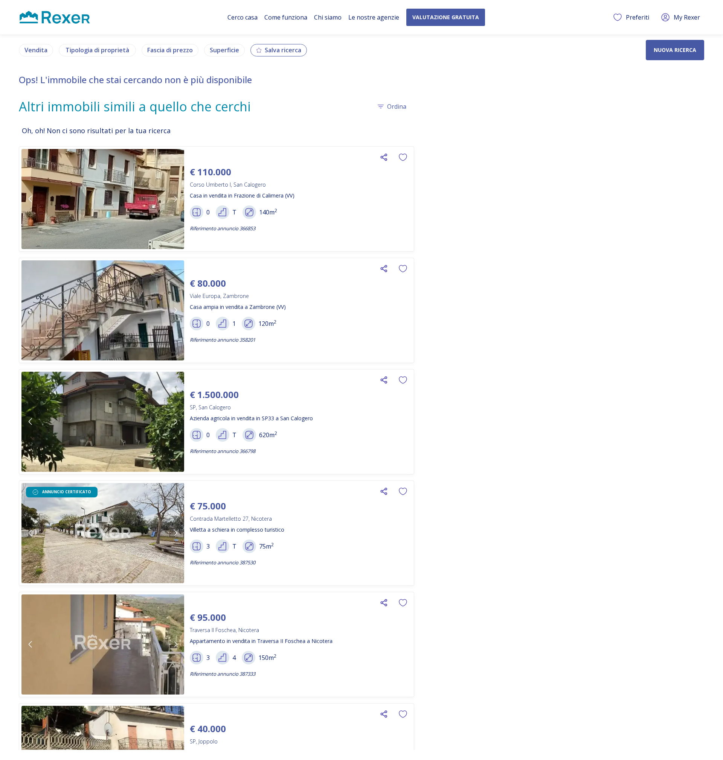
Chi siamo (328, 17)
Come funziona (285, 17)
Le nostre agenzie (373, 17)
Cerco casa (242, 17)
